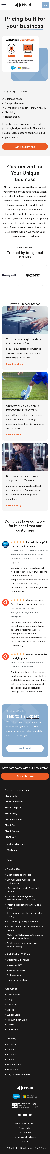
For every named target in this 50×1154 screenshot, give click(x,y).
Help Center (13, 1029)
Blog (9, 999)
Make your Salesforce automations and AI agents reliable (25, 936)
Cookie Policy (25, 1132)
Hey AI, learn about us (18, 1074)
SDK (10, 837)
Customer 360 (14, 964)
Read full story (14, 434)
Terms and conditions (25, 1123)
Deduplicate (14, 801)
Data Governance (16, 969)
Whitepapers (13, 1014)
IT (8, 855)
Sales (9, 860)
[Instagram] (31, 1115)
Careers (11, 1059)
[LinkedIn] (19, 1115)
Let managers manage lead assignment (21, 881)
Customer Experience (18, 959)
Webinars (12, 1004)
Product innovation (17, 1019)
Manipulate (13, 807)
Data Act (25, 1141)
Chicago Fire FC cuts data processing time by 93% (22, 407)
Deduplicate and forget (19, 874)
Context (12, 825)
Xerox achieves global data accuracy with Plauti (23, 341)
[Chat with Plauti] (45, 5)
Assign (11, 813)
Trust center (13, 1069)
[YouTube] (25, 1115)
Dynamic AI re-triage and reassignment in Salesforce (21, 898)
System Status (14, 1064)
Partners (11, 1054)
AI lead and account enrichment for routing (25, 928)
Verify (11, 796)
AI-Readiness (14, 974)
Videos (10, 1009)
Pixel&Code (40, 1148)
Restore (12, 831)
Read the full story (16, 364)
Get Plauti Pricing (25, 146)
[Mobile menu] (4, 4)
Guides (10, 1024)
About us (11, 1044)
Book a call (25, 748)
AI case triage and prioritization (23, 921)
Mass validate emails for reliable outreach (23, 890)
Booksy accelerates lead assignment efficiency (22, 478)
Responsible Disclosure (25, 1137)
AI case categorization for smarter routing (24, 915)
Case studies (13, 994)
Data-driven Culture (17, 979)
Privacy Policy (25, 1128)
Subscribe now (25, 776)
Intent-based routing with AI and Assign (24, 906)
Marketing (12, 849)
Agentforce (14, 819)
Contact (11, 1049)
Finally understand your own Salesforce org (22, 945)
